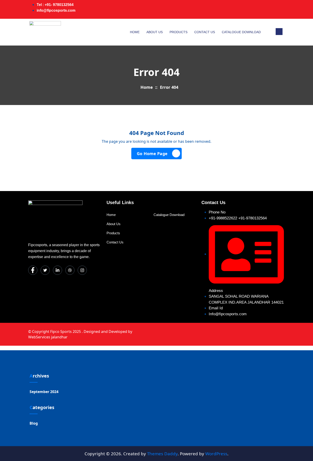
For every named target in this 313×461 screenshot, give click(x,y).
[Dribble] (269, 9)
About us (154, 32)
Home (135, 32)
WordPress (216, 453)
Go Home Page (152, 153)
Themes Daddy (162, 453)
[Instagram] (278, 9)
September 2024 (44, 391)
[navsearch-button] (279, 31)
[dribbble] (69, 270)
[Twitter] (251, 9)
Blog (34, 423)
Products (178, 32)
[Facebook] (242, 9)
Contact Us (204, 32)
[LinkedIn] (260, 9)
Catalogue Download (241, 32)
